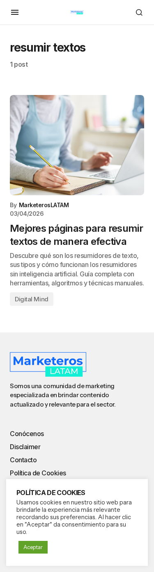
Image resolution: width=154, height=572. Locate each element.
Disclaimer (25, 447)
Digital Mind (31, 299)
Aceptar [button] (33, 547)
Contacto (23, 460)
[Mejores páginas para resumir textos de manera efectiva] (77, 145)
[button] (15, 12)
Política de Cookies (38, 473)
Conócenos (27, 434)
